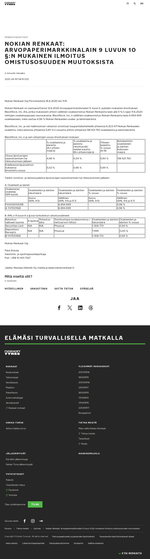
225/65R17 (84, 408)
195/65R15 (84, 377)
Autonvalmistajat (14, 397)
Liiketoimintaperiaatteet (33, 543)
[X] (69, 307)
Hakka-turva (15, 422)
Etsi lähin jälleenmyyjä (17, 459)
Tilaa (35, 504)
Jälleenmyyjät (16, 453)
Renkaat (11, 366)
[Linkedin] (80, 307)
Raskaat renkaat (16, 408)
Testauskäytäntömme (59, 543)
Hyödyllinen (14, 288)
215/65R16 (84, 402)
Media (84, 444)
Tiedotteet (84, 438)
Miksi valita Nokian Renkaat (92, 428)
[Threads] (90, 307)
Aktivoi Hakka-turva (16, 428)
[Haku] (134, 3)
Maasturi (10, 387)
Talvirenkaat (12, 377)
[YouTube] (41, 521)
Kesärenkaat (12, 372)
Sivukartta (78, 543)
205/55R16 (84, 372)
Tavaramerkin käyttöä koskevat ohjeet (116, 536)
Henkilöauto (12, 382)
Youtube (12, 495)
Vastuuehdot (12, 543)
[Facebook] (59, 307)
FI (128, 3)
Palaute (9, 480)
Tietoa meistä (88, 422)
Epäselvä (86, 288)
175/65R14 (84, 397)
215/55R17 (84, 387)
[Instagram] (33, 521)
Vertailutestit (12, 403)
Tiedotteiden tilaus (15, 485)
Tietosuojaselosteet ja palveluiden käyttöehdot (73, 536)
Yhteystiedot (15, 474)
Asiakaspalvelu (89, 453)
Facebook (13, 490)
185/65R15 (84, 392)
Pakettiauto (12, 392)
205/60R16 (84, 382)
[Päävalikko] (141, 3)
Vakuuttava (38, 288)
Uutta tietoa (63, 288)
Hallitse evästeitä (95, 543)
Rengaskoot (85, 413)
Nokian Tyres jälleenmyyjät (19, 464)
